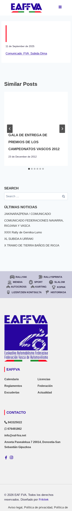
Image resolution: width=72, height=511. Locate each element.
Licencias (44, 379)
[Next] (62, 129)
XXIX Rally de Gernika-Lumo (23, 232)
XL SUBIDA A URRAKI (18, 239)
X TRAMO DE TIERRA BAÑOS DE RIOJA (31, 245)
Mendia (18, 282)
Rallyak (21, 277)
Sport (38, 282)
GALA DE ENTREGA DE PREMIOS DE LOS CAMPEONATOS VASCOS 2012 (34, 142)
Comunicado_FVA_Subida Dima (26, 53)
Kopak (61, 287)
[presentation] (36, 109)
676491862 (14, 428)
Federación (45, 385)
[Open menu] (60, 7)
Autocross (18, 286)
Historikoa (58, 292)
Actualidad (45, 392)
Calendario (11, 379)
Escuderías (11, 392)
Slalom (59, 282)
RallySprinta (53, 277)
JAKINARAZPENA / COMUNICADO (27, 214)
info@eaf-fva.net (15, 435)
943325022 (14, 422)
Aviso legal (15, 507)
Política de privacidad (38, 507)
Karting (40, 286)
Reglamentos (13, 385)
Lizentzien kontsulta (27, 292)
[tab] (29, 169)
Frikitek (44, 499)
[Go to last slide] (10, 129)
